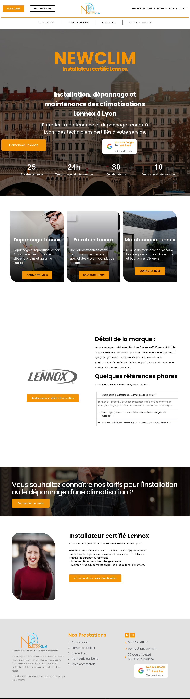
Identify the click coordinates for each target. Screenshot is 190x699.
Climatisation (46, 22)
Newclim (159, 8)
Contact (181, 8)
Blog (171, 8)
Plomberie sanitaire (140, 22)
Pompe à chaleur (78, 22)
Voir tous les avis (123, 151)
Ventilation (109, 22)
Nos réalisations (142, 8)
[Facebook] (127, 635)
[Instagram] (132, 635)
